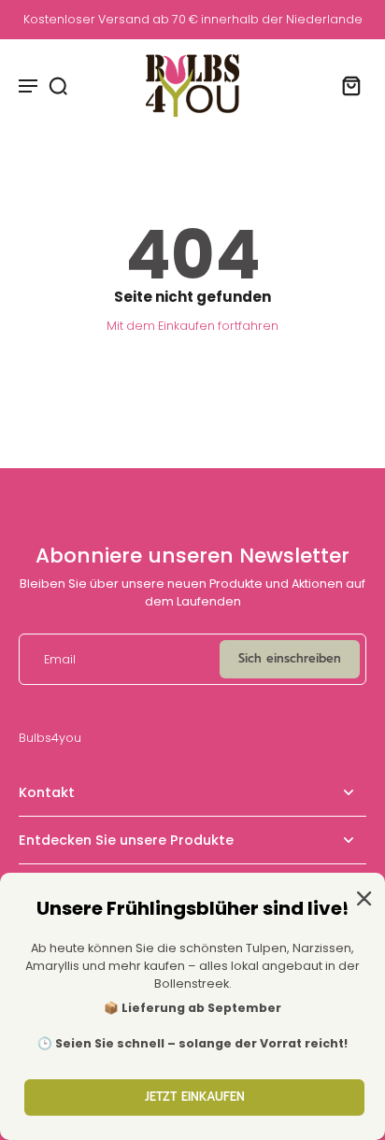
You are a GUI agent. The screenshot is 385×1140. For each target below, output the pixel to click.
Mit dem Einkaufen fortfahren (192, 326)
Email (60, 659)
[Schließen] (360, 897)
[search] (57, 85)
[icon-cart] (345, 85)
